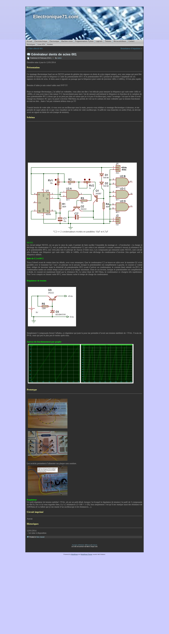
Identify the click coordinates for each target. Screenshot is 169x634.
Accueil (29, 41)
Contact (131, 41)
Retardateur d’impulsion (131, 48)
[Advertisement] (84, 141)
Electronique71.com (55, 16)
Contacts (94, 545)
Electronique (54, 41)
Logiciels (99, 41)
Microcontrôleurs (120, 41)
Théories (108, 41)
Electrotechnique (40, 41)
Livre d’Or (41, 44)
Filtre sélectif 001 (35, 48)
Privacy (88, 545)
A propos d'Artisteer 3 (79, 545)
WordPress (74, 554)
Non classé (40, 537)
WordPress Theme (86, 554)
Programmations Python (84, 41)
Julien (59, 58)
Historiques (31, 44)
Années (50, 44)
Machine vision (67, 41)
